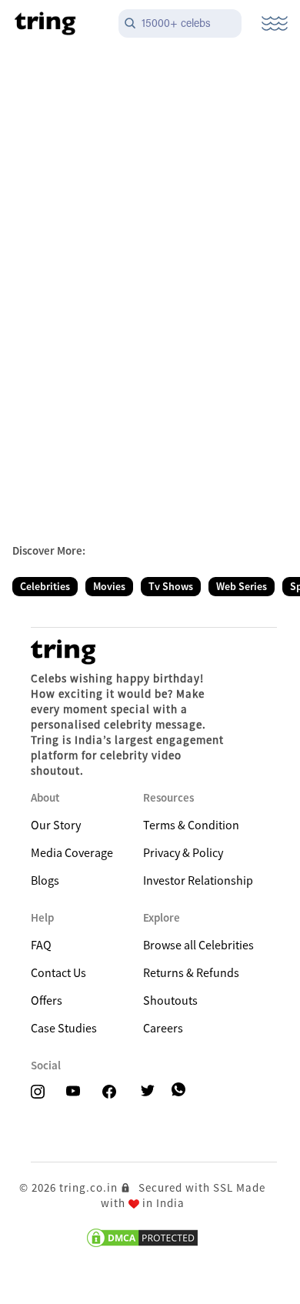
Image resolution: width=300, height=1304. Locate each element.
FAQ (41, 944)
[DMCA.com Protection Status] (142, 1237)
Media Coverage (72, 852)
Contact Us (58, 972)
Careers (163, 1028)
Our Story (56, 824)
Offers (46, 1000)
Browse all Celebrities (198, 944)
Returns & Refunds (191, 972)
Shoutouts (170, 1000)
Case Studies (64, 1028)
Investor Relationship (198, 880)
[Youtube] (77, 1092)
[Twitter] (152, 1092)
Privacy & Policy (183, 852)
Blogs (45, 880)
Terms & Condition (191, 824)
